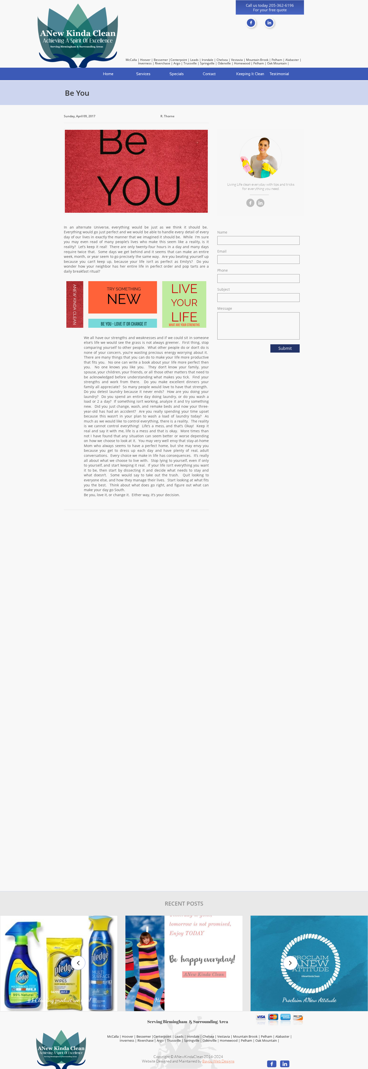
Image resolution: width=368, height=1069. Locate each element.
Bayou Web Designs (218, 1061)
